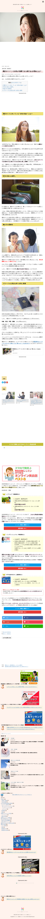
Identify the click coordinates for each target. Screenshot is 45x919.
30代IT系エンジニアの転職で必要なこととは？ (19, 875)
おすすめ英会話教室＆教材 (6, 803)
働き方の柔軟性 (7, 88)
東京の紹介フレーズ (5, 821)
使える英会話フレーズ (5, 818)
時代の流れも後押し (8, 87)
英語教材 (3, 810)
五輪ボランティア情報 (5, 817)
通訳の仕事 (5, 632)
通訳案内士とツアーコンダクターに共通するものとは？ (21, 852)
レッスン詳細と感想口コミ (22, 525)
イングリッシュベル (6, 807)
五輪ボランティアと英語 (6, 813)
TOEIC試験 (3, 801)
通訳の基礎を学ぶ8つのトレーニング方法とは (22, 794)
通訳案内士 (9, 632)
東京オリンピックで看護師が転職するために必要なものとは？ (23, 899)
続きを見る (15, 353)
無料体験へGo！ (22, 528)
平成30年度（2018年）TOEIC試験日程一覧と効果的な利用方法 (24, 752)
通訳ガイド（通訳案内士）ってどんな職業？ (14, 665)
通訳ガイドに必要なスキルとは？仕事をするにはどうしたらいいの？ (8, 401)
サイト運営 (3, 825)
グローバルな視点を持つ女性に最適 (12, 90)
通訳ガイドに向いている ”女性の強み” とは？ (14, 85)
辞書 (2, 812)
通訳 (2, 827)
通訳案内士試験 (4, 830)
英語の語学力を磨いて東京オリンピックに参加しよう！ (22, 914)
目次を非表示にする (16, 82)
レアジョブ (4, 809)
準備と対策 (3, 816)
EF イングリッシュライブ (7, 806)
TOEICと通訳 (4, 800)
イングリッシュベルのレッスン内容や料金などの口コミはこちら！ (24, 707)
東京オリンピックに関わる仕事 (7, 823)
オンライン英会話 (5, 804)
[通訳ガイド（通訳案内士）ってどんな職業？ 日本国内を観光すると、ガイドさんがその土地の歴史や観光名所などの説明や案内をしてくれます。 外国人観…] (22, 395)
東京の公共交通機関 (5, 820)
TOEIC (2, 799)
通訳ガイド (5, 633)
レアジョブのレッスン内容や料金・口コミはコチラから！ (22, 686)
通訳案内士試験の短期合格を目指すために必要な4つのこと (16, 666)
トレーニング (4, 814)
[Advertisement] (22, 54)
